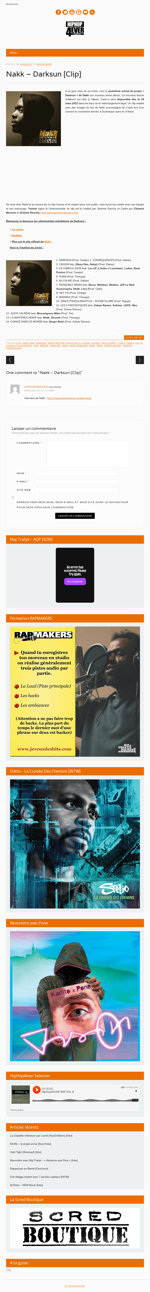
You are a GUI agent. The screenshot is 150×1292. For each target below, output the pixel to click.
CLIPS (129, 337)
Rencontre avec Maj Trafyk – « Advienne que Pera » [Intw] (44, 1160)
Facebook (58, 12)
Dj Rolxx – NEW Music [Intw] (26, 1185)
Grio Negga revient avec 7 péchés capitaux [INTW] (39, 1176)
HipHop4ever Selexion (30, 1075)
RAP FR (138, 337)
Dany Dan (28, 343)
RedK (100, 345)
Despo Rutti (73, 343)
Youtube (72, 12)
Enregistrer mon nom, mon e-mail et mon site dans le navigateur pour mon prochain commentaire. (72, 505)
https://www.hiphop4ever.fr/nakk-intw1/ (69, 398)
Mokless (55, 345)
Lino (36, 345)
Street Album (112, 345)
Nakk (65, 345)
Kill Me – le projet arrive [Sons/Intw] (30, 1143)
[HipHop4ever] (75, 37)
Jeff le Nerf (109, 343)
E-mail (85, 12)
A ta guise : (20, 1262)
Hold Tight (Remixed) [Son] (25, 1152)
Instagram (78, 12)
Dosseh (95, 343)
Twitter (65, 12)
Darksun (41, 343)
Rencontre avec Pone (29, 923)
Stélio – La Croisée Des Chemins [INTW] (45, 771)
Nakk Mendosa (79, 345)
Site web (24, 490)
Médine (44, 345)
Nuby (92, 345)
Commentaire (29, 442)
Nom (21, 473)
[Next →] (140, 360)
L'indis (121, 343)
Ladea (130, 343)
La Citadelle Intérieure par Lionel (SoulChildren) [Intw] (41, 1135)
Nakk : (48, 241)
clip (18, 343)
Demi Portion (56, 343)
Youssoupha (14, 348)
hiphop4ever (44, 64)
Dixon (86, 343)
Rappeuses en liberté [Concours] (29, 1168)
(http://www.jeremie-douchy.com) (59, 212)
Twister (127, 345)
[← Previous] (10, 360)
